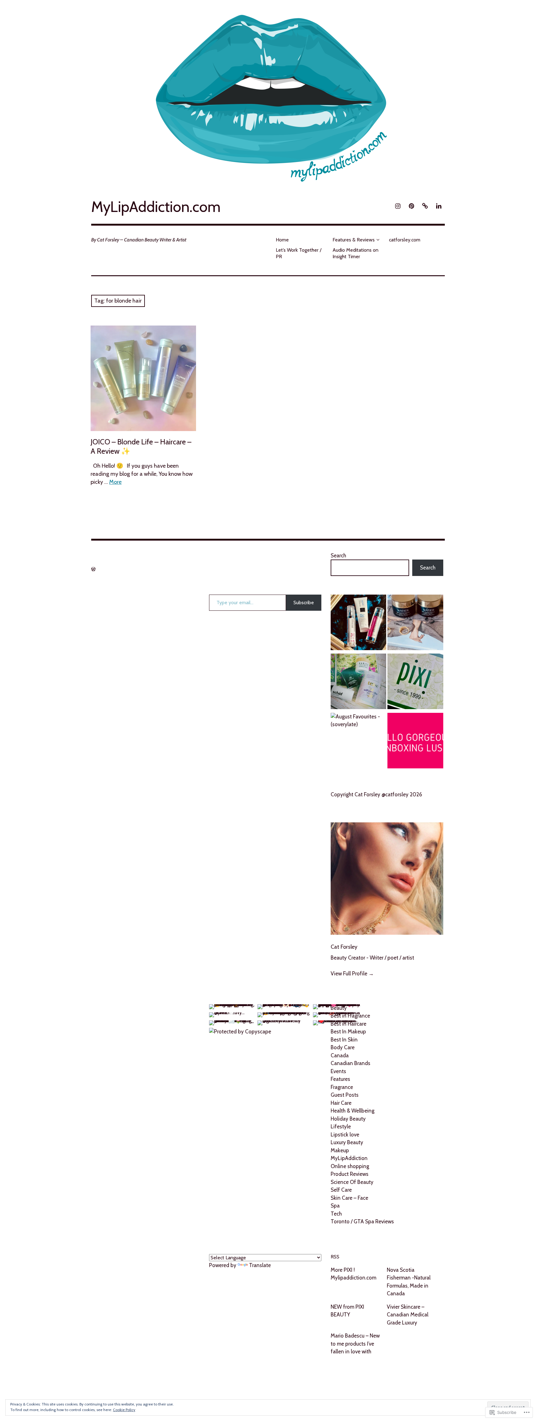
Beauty (339, 1008)
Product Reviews (349, 1174)
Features (340, 1079)
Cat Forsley (344, 946)
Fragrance (342, 1087)
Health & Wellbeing (352, 1111)
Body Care (343, 1047)
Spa (335, 1206)
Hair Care (341, 1103)
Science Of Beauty (352, 1182)
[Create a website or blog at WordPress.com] (93, 569)
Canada (340, 1055)
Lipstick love (345, 1134)
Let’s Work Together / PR (298, 253)
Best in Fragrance (350, 1016)
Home (282, 240)
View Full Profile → (352, 973)
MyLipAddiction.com (156, 207)
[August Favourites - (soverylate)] (358, 721)
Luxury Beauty (347, 1142)
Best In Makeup (348, 1031)
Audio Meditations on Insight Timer (355, 253)
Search (338, 555)
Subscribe (303, 602)
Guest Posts (345, 1095)
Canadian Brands (350, 1063)
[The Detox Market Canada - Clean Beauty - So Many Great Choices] (358, 683)
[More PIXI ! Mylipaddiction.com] (415, 683)
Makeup (340, 1150)
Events (338, 1071)
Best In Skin (344, 1040)
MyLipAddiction (349, 1158)
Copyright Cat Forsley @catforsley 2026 (376, 794)
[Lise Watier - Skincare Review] (415, 624)
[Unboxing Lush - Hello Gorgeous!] (415, 742)
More (115, 482)
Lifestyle (341, 1126)
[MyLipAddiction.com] (268, 95)
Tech (336, 1214)
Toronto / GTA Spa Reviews (362, 1221)
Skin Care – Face (349, 1198)
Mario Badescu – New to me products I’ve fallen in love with (355, 1344)
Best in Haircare (348, 1024)
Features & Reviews (354, 240)
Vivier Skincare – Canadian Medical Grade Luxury (407, 1315)
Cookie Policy (124, 1409)
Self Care (341, 1190)
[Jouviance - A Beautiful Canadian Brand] (358, 624)
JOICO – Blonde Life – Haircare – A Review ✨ (141, 446)
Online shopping (350, 1166)
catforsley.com (404, 240)
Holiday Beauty (348, 1119)
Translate (260, 1265)
